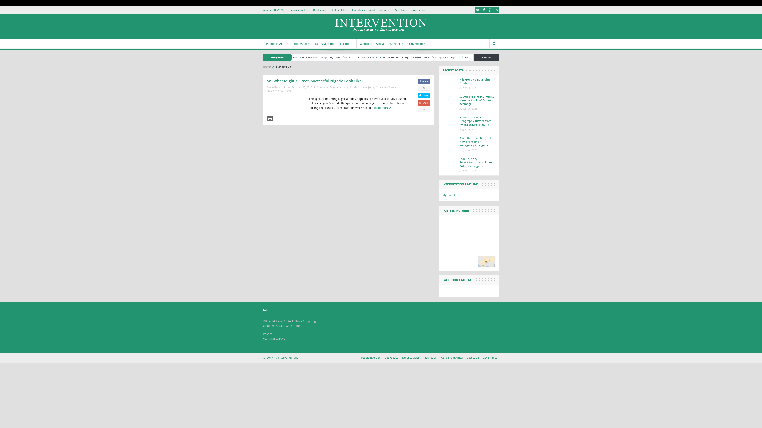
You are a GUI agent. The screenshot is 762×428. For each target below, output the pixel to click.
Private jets (381, 87)
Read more (381, 108)
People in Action (299, 9)
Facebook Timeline (457, 280)
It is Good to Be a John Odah (474, 81)
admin (282, 87)
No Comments (275, 90)
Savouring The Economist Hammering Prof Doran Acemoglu (476, 100)
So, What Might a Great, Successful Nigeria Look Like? (315, 81)
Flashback (358, 9)
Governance (418, 9)
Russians (394, 87)
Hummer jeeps (366, 87)
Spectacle (401, 9)
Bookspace (320, 9)
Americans (342, 87)
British (353, 87)
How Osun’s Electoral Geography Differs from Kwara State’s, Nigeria (315, 57)
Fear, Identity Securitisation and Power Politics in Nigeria (476, 162)
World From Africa (380, 9)
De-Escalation (339, 9)
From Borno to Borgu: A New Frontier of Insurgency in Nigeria (401, 57)
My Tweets (450, 195)
